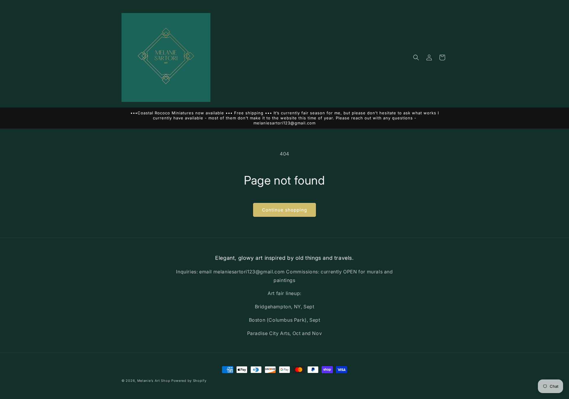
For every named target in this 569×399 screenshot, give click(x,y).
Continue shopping (284, 210)
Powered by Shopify (189, 381)
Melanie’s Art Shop (153, 381)
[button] (416, 57)
